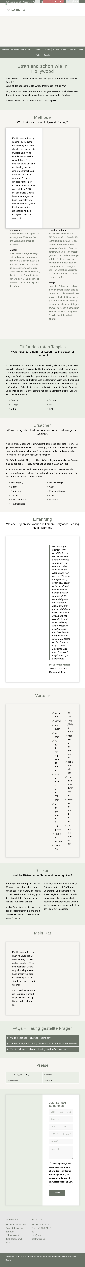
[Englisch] (73, 1)
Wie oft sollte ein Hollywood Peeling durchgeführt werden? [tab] (39, 1049)
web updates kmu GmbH (48, 1256)
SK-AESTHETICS (21, 1256)
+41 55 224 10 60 (44, 1224)
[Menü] (76, 9)
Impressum (62, 1256)
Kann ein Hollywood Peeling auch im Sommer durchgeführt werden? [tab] (43, 1043)
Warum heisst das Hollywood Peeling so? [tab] (30, 1038)
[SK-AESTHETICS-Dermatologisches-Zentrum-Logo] (16, 9)
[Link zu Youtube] (77, 1264)
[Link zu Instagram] (68, 1264)
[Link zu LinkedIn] (74, 1264)
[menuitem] (76, 9)
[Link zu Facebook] (71, 1264)
